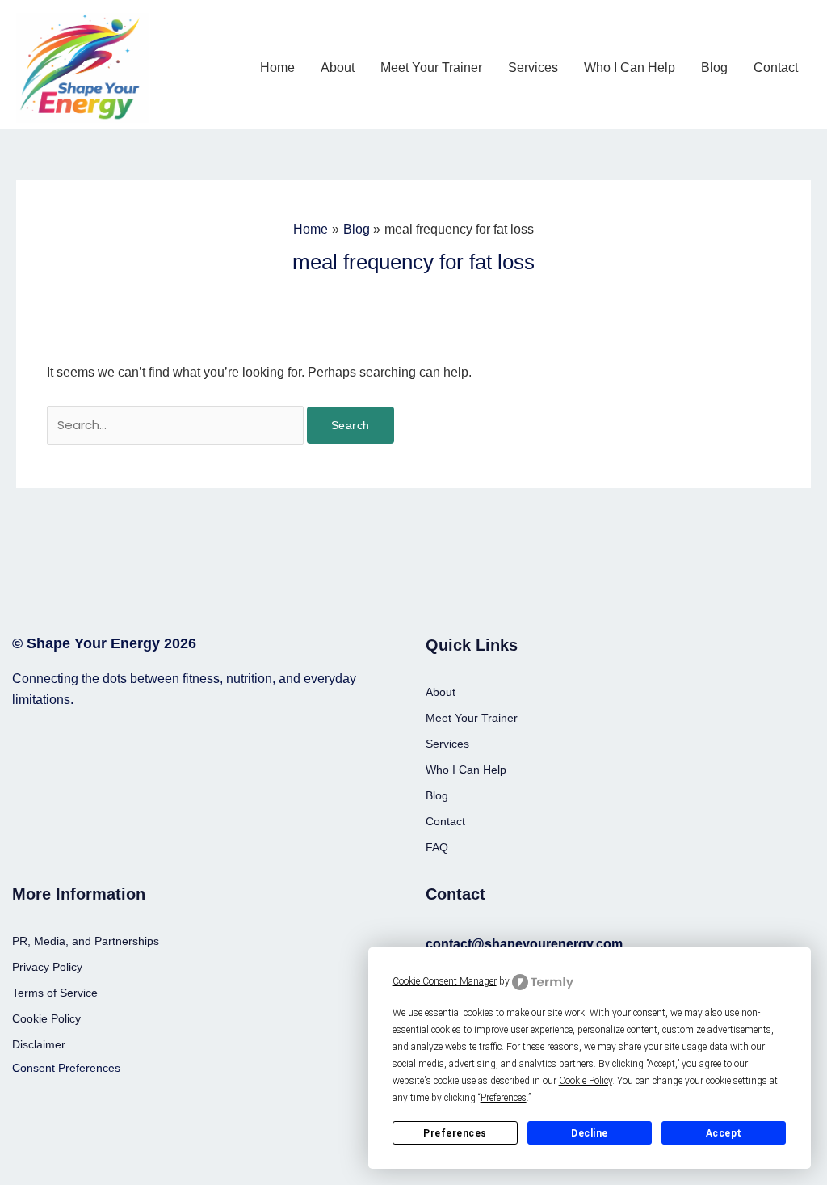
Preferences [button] (504, 1097)
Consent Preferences (66, 1067)
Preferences (455, 1133)
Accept (724, 1133)
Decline (589, 1133)
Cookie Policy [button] (585, 1080)
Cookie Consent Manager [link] (445, 981)
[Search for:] (177, 425)
